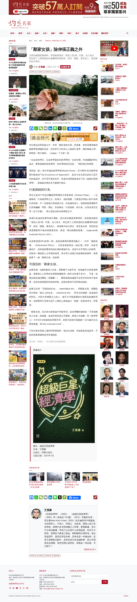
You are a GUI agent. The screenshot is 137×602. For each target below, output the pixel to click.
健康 (53, 33)
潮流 (40, 40)
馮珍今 (117, 68)
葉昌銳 (117, 80)
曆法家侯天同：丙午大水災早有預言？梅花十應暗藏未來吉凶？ (17, 328)
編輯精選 (118, 200)
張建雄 (117, 257)
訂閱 (104, 582)
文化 (28, 33)
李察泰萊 (48, 72)
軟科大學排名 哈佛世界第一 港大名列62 (120, 137)
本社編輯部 (15, 71)
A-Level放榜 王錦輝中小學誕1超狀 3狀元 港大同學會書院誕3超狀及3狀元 (121, 174)
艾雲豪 (41, 67)
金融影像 (65, 67)
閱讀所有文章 (89, 549)
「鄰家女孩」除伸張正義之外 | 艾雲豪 (55, 40)
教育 (20, 33)
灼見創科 (12, 180)
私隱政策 (126, 596)
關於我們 (104, 33)
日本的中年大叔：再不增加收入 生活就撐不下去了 (72, 484)
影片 (77, 33)
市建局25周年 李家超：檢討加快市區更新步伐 (121, 219)
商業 (61, 33)
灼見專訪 (12, 59)
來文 (116, 235)
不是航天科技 (119, 276)
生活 (44, 33)
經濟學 (32, 72)
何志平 (117, 104)
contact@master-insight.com (53, 589)
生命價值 (40, 72)
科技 (69, 33)
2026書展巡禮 (13, 90)
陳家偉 (117, 92)
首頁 (30, 40)
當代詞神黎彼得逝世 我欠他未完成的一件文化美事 (36, 484)
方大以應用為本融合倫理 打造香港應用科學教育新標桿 (17, 65)
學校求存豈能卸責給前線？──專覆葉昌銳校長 (121, 231)
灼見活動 (94, 33)
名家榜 (85, 33)
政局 (12, 33)
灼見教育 (12, 118)
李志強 (117, 279)
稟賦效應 (56, 72)
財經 (36, 33)
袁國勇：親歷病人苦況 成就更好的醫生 (121, 113)
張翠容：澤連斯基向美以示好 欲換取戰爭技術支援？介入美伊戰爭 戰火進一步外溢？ (121, 292)
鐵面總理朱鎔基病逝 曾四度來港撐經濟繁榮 (121, 243)
